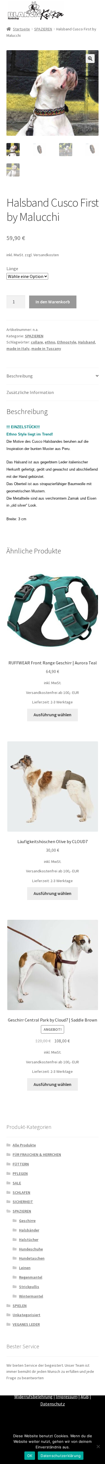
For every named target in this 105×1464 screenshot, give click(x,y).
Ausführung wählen (52, 714)
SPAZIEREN (43, 29)
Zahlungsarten (37, 1389)
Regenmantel (30, 1277)
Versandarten (67, 1389)
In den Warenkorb (53, 301)
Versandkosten (46, 254)
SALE (17, 1182)
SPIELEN (20, 1305)
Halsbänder (29, 1230)
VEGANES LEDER (26, 1324)
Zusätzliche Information (30, 392)
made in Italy (17, 348)
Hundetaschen (32, 1258)
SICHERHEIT (23, 1201)
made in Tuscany (46, 348)
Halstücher (28, 1239)
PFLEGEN (20, 1173)
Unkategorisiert (26, 1314)
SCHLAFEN (21, 1192)
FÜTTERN (21, 1164)
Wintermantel (31, 1296)
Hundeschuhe (31, 1249)
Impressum (67, 1396)
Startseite (21, 29)
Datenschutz (52, 1404)
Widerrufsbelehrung (33, 1396)
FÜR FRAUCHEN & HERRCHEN (37, 1154)
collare (37, 342)
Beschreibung (19, 376)
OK (29, 1455)
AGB (85, 1396)
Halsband (86, 342)
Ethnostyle (66, 342)
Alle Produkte (24, 1145)
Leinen (25, 1267)
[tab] (52, 376)
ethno (50, 342)
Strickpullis (29, 1286)
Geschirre (27, 1220)
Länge (12, 268)
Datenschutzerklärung (61, 1455)
